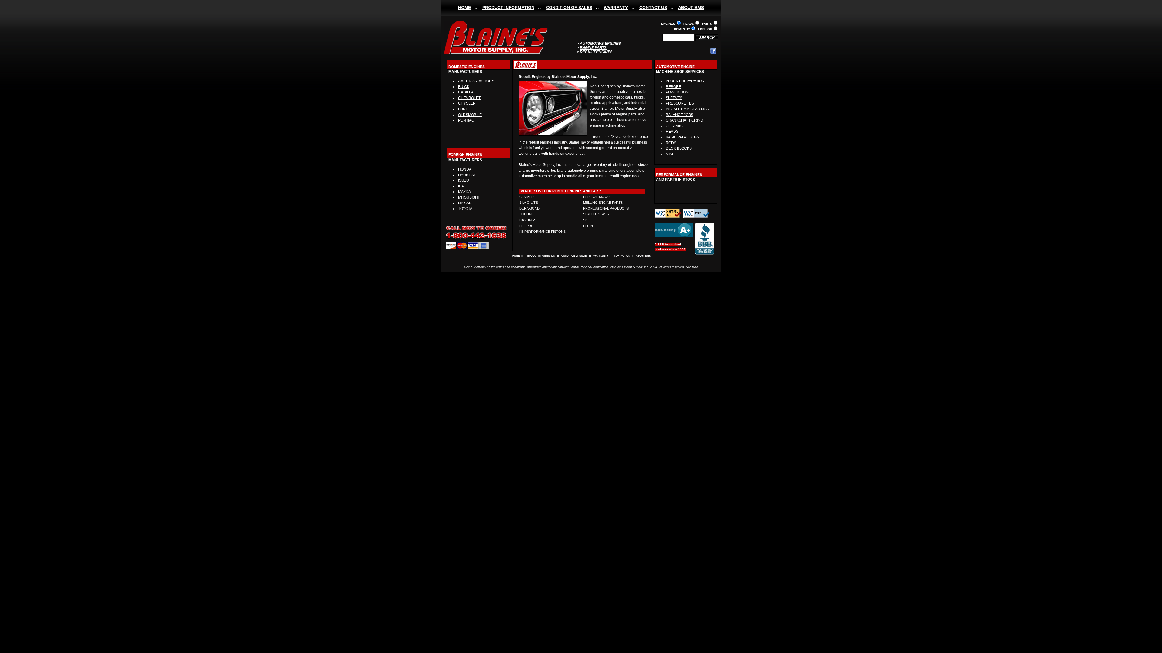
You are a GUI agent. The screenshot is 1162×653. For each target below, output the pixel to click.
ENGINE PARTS (593, 48)
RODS (671, 143)
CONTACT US (653, 7)
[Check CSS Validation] (696, 217)
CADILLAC (467, 92)
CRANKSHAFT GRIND (684, 120)
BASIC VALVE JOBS (682, 137)
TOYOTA (465, 208)
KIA (461, 186)
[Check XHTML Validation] (668, 217)
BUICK (463, 87)
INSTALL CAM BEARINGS (687, 109)
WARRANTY (616, 7)
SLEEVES (674, 98)
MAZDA (464, 192)
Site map (692, 266)
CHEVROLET (469, 98)
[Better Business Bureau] (674, 236)
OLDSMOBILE (470, 115)
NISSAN (465, 203)
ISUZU (463, 180)
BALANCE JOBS (679, 115)
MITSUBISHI (468, 197)
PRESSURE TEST (681, 103)
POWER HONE (678, 92)
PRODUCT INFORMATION (508, 7)
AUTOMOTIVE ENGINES (600, 43)
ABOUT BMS (691, 7)
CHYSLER (467, 103)
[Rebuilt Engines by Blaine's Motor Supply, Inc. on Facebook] (713, 53)
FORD (463, 109)
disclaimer (533, 266)
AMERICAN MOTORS (476, 81)
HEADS (672, 131)
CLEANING (675, 126)
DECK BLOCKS (679, 148)
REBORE (673, 87)
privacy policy (485, 266)
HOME (464, 7)
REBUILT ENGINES (596, 52)
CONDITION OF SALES (569, 7)
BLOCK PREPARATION (685, 81)
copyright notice (569, 266)
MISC (670, 154)
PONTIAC (466, 120)
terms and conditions (510, 266)
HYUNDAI (466, 175)
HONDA (464, 169)
